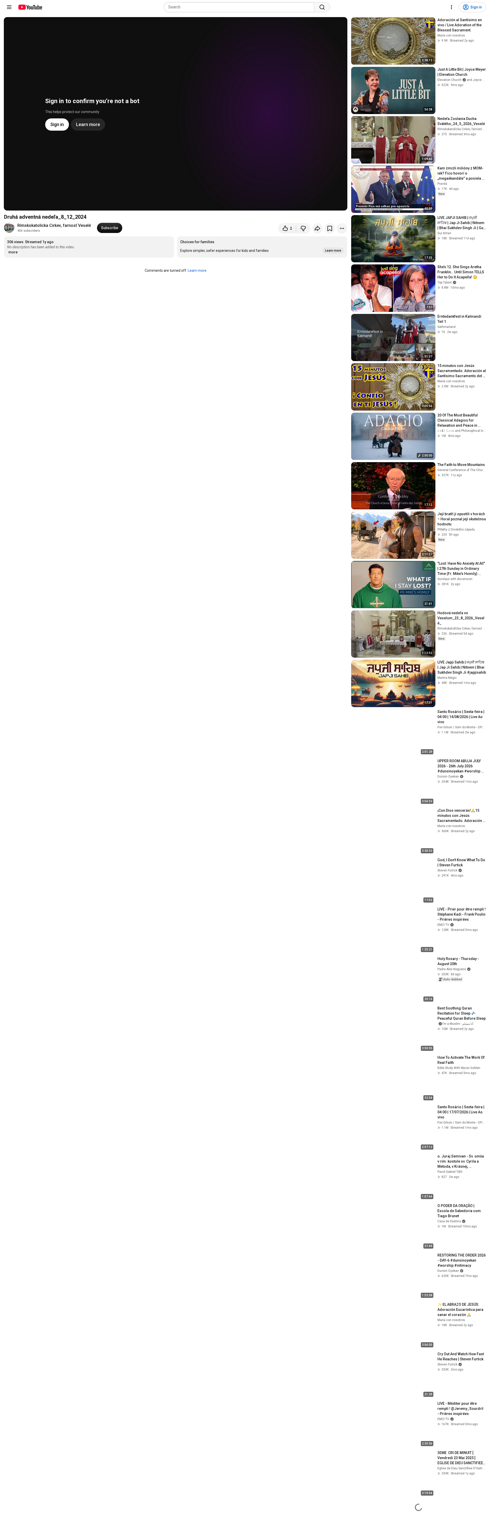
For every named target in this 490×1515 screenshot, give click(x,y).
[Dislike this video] (303, 228)
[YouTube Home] (30, 7)
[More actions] (342, 228)
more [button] (13, 252)
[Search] (322, 7)
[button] (262, 247)
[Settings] (451, 7)
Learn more (197, 270)
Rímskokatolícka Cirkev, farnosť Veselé (54, 225)
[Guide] (9, 7)
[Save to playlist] (330, 228)
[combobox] (240, 7)
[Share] (317, 228)
